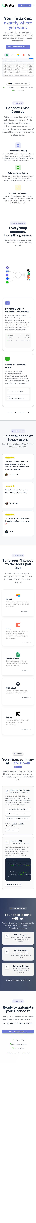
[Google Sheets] (7, 55)
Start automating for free (16, 47)
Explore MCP (10, 830)
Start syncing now (16, 1032)
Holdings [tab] (13, 75)
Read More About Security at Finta (16, 980)
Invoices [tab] (32, 75)
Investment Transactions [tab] (17, 75)
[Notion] (12, 55)
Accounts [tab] (10, 75)
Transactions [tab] (6, 75)
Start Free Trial (25, 5)
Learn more (24, 611)
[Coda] (23, 55)
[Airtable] (18, 55)
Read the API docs (12, 884)
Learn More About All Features (16, 413)
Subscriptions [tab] (29, 75)
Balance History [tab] (21, 75)
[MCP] (29, 55)
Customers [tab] (26, 75)
